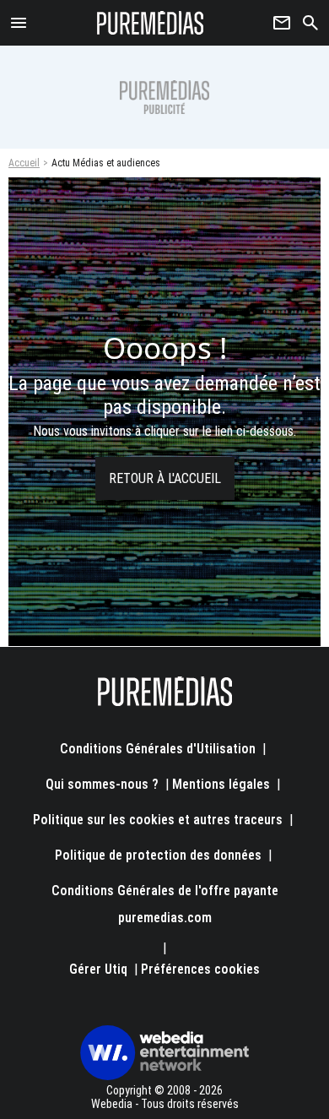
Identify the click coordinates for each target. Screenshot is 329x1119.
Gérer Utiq (98, 969)
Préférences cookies (200, 969)
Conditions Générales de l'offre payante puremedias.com (164, 904)
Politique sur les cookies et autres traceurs (158, 820)
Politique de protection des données (158, 855)
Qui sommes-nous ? (102, 784)
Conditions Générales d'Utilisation (158, 749)
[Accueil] (150, 23)
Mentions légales (221, 784)
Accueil (24, 163)
